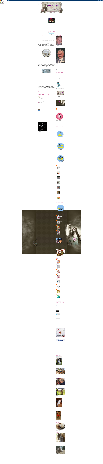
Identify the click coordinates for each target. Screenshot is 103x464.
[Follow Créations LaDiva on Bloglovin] (51, 34)
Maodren (58, 230)
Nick (57, 165)
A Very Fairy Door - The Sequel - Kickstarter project (62, 222)
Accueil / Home (40, 15)
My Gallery (44, 15)
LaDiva (57, 108)
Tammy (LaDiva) (58, 109)
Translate (44, 35)
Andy (57, 225)
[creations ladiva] (60, 95)
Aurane (58, 269)
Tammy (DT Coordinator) (60, 289)
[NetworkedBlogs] (60, 339)
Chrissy (58, 215)
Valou (57, 284)
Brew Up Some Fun (62, 171)
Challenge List (58, 15)
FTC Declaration (53, 15)
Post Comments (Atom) (44, 115)
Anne (57, 259)
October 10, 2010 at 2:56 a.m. (44, 99)
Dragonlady (41, 101)
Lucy (57, 220)
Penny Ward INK (59, 279)
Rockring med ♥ (61, 295)
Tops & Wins (48, 15)
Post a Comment (40, 112)
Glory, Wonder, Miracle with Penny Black (62, 281)
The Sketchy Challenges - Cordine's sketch (61, 182)
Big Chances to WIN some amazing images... (62, 167)
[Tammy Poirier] (58, 321)
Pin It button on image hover (51, 459)
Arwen (57, 274)
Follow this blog (60, 340)
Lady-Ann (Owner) (59, 264)
